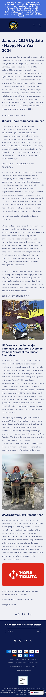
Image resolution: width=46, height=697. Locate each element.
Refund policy (21, 662)
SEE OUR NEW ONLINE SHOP (15, 296)
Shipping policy (31, 666)
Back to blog (25, 614)
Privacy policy (33, 662)
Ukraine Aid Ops (21, 659)
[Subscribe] (38, 631)
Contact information (24, 670)
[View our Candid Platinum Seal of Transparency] (23, 685)
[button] (5, 25)
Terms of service (18, 666)
